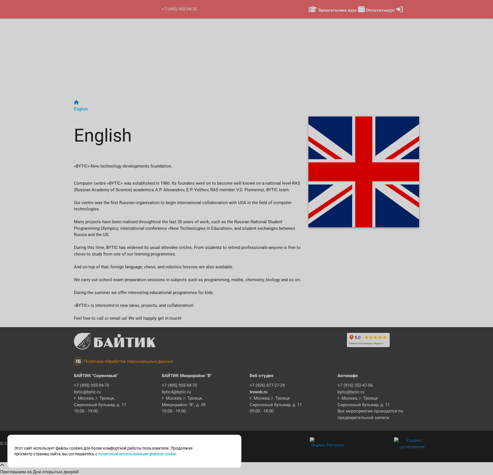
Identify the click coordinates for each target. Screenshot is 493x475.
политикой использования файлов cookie (137, 454)
